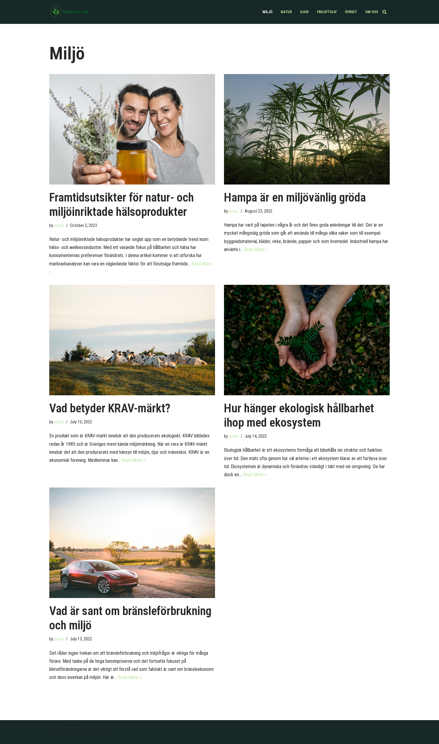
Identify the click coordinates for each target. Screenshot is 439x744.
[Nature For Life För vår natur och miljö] (70, 12)
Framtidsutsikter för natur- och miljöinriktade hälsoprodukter (121, 204)
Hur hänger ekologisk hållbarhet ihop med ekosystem (299, 415)
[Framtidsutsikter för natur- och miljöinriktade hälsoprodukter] (132, 129)
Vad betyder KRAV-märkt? (110, 408)
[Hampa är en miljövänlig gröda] (307, 129)
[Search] (384, 12)
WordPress (97, 728)
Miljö (267, 12)
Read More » (256, 249)
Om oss (371, 12)
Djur (304, 12)
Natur (286, 12)
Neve (54, 728)
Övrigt (351, 12)
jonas (59, 225)
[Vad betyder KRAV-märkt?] (132, 340)
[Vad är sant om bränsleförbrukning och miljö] (132, 543)
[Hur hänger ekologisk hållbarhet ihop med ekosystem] (307, 340)
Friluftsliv (327, 12)
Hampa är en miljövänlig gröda (295, 197)
